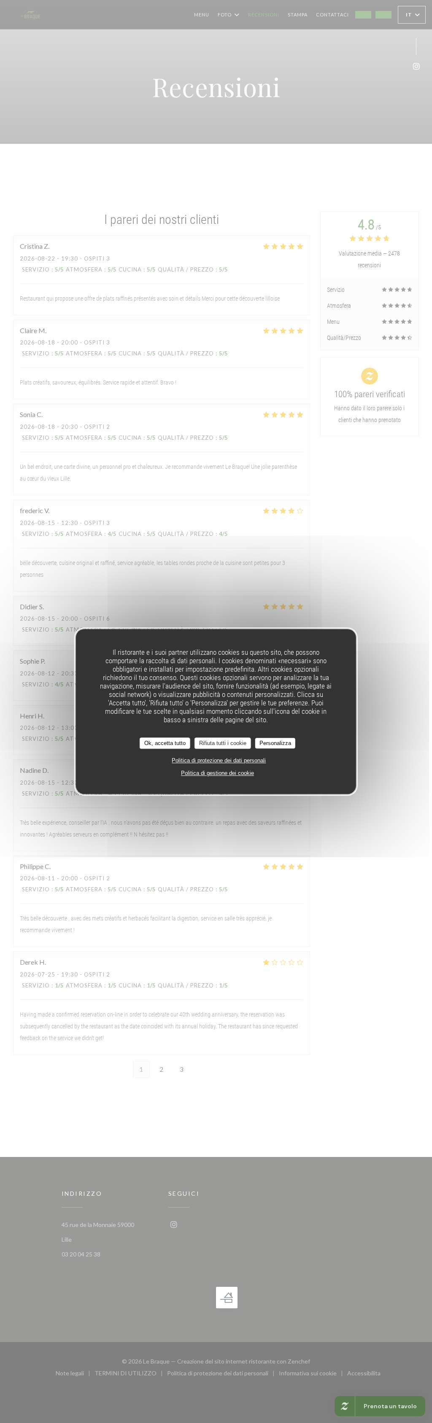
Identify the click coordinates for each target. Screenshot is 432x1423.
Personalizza (275, 743)
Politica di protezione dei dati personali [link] (219, 760)
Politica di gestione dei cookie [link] (217, 773)
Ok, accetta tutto (165, 743)
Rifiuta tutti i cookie (222, 743)
